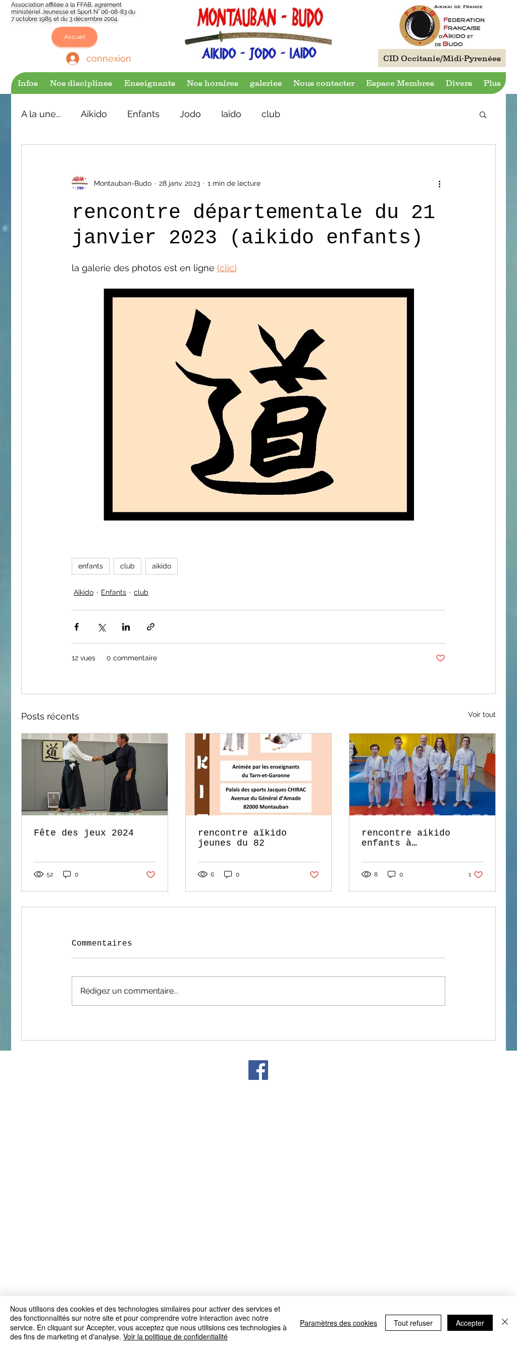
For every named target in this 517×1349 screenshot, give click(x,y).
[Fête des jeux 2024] (95, 774)
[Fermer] (505, 1322)
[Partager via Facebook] (76, 627)
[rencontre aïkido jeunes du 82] (259, 774)
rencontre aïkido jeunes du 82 (242, 838)
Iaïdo (231, 114)
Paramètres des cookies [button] (338, 1323)
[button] (27, 83)
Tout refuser (413, 1323)
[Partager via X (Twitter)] (101, 627)
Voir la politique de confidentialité (175, 1336)
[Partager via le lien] (151, 627)
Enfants (143, 114)
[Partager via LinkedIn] (126, 627)
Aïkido (94, 114)
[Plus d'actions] (439, 183)
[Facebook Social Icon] (258, 1070)
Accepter (470, 1323)
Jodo (190, 114)
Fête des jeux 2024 (84, 833)
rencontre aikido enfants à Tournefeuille (405, 838)
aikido (161, 566)
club (271, 114)
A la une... (41, 114)
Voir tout (482, 714)
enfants (90, 566)
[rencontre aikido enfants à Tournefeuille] (422, 774)
